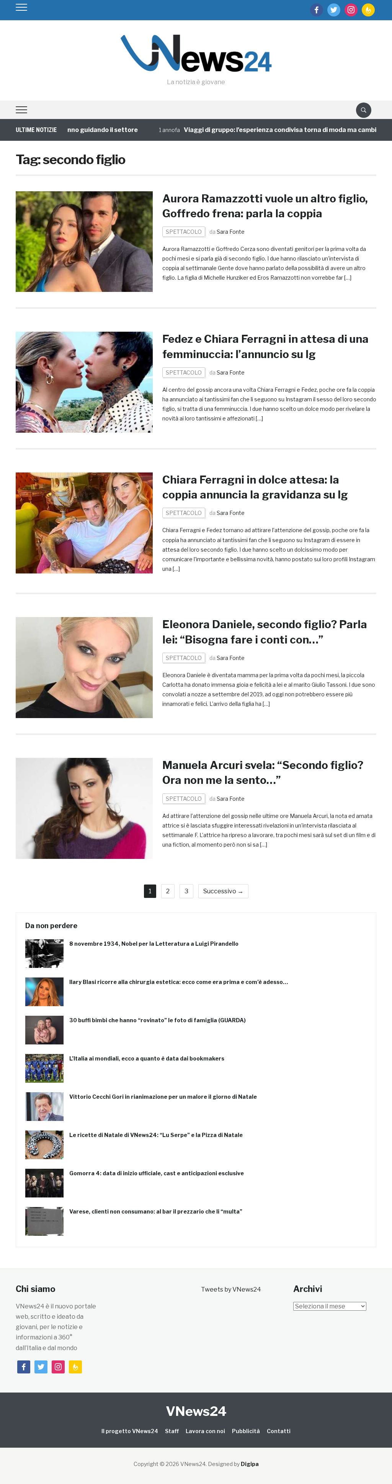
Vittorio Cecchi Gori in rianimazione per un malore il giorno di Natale (163, 1096)
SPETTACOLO (184, 231)
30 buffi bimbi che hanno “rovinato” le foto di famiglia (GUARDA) (157, 1020)
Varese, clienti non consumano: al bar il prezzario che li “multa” (155, 1211)
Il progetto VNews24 (129, 1431)
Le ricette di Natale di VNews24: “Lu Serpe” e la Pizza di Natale (156, 1135)
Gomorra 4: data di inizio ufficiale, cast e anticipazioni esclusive (156, 1173)
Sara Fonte (231, 231)
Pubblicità (246, 1431)
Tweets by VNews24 (231, 1289)
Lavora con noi (205, 1431)
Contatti (279, 1431)
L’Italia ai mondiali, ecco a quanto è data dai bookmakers (146, 1058)
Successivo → (223, 891)
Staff (172, 1431)
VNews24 (196, 1411)
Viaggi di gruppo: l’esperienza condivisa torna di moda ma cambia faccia (270, 130)
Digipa (250, 1464)
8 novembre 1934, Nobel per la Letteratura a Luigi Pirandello (153, 943)
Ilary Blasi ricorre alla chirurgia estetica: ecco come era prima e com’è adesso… (178, 982)
